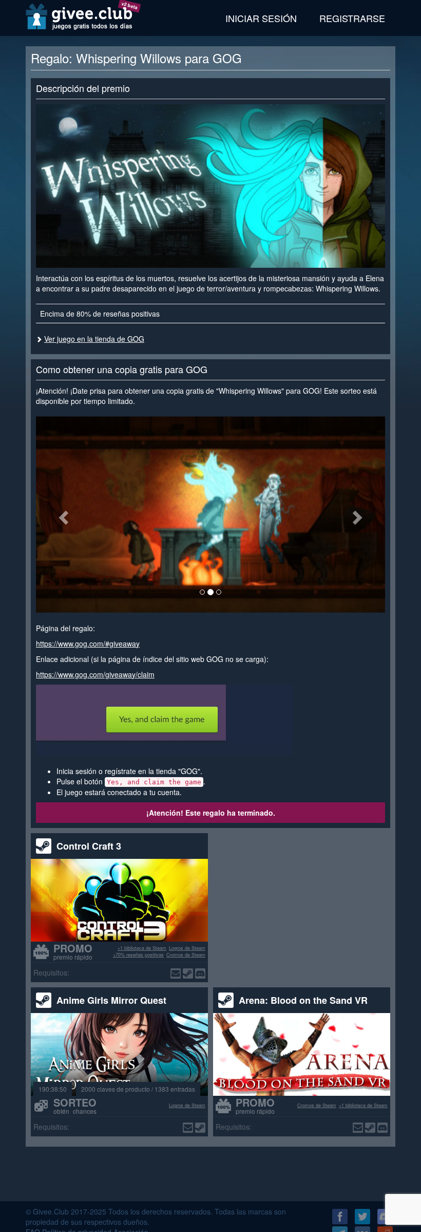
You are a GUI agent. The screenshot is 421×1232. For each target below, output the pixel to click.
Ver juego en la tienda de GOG (94, 339)
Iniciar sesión (261, 18)
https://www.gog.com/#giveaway (88, 643)
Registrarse (352, 18)
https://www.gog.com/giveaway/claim (95, 674)
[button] (62, 514)
